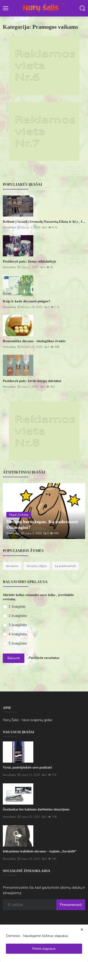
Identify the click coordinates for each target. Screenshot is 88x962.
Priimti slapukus (44, 948)
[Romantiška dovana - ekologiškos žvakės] (18, 325)
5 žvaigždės (17, 643)
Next (76, 511)
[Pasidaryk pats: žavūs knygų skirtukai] (18, 365)
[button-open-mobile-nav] (5, 8)
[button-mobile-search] (82, 8)
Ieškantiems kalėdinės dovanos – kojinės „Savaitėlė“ (40, 851)
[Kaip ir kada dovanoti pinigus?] (18, 285)
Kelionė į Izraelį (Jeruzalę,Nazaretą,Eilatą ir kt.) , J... (44, 221)
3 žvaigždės (17, 625)
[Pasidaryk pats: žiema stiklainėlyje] (18, 245)
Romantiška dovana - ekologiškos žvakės (34, 341)
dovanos (12, 566)
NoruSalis (9, 227)
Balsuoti (14, 658)
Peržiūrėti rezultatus (44, 658)
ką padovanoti (65, 566)
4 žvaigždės (17, 634)
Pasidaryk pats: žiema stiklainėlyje (29, 261)
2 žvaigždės (17, 615)
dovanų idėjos (37, 566)
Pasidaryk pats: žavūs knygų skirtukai (32, 381)
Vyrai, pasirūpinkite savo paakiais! (27, 767)
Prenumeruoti (71, 904)
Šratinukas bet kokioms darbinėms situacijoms (36, 809)
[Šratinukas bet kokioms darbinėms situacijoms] (18, 794)
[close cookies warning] (82, 929)
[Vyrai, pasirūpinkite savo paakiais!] (18, 752)
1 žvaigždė (16, 606)
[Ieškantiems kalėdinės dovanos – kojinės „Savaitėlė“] (18, 836)
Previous (11, 511)
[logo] (44, 8)
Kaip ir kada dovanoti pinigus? (26, 301)
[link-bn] (44, 65)
